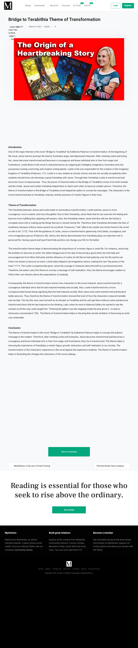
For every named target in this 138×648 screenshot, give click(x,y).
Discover (66, 5)
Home (40, 569)
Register (128, 5)
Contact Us (56, 569)
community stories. (24, 550)
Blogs (28, 5)
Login (115, 5)
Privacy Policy (94, 569)
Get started (69, 509)
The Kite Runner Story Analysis (110, 465)
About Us (54, 5)
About (47, 569)
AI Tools (77, 4)
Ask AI (88, 4)
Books (47, 26)
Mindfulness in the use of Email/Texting (32, 465)
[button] (69, 451)
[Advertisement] (69, 127)
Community (39, 5)
